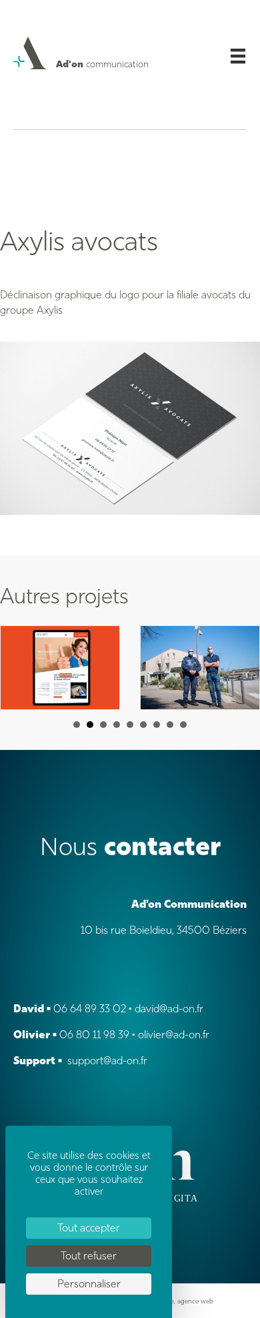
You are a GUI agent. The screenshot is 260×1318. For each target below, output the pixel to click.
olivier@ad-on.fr (173, 1034)
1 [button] (76, 724)
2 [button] (90, 724)
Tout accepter (88, 1227)
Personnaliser (89, 1283)
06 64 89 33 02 (89, 1008)
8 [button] (170, 724)
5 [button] (130, 724)
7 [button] (156, 724)
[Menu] (238, 56)
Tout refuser (89, 1255)
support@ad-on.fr (107, 1060)
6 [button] (143, 724)
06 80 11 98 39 (94, 1034)
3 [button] (103, 724)
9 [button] (183, 724)
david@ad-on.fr (169, 1008)
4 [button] (116, 724)
